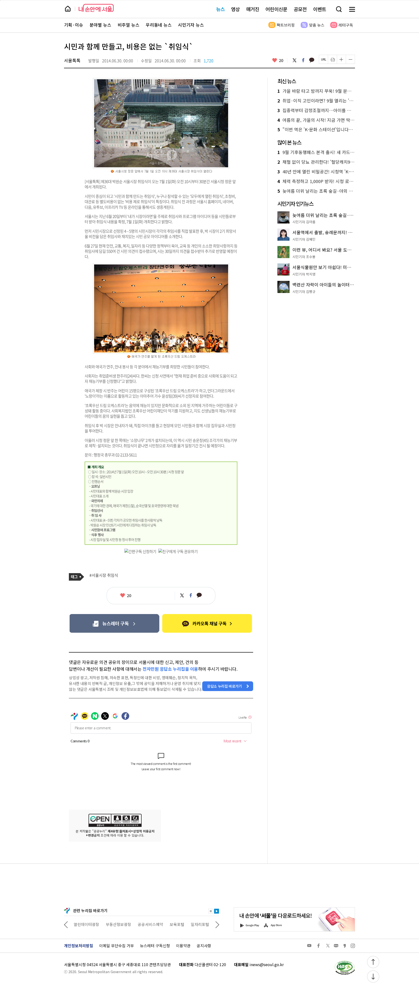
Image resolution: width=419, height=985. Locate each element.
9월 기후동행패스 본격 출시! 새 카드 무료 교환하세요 (316, 152)
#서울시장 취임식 (103, 575)
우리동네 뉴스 (159, 25)
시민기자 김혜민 (303, 239)
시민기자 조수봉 (303, 256)
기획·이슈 (73, 25)
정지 (210, 911)
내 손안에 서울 (96, 8)
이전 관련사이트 (66, 924)
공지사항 (204, 945)
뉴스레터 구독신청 (155, 945)
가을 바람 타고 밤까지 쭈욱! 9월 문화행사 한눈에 (316, 91)
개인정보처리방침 (78, 945)
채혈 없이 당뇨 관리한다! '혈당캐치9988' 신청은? (316, 162)
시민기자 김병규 (303, 291)
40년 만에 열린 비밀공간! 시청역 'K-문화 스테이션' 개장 (316, 171)
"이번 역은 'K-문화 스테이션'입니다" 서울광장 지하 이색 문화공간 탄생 (316, 129)
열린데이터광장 (86, 924)
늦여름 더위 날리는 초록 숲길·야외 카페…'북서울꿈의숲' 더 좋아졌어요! (316, 191)
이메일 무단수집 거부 (116, 945)
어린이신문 (276, 9)
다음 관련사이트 (217, 924)
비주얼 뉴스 (128, 25)
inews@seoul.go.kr (267, 964)
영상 (235, 9)
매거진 (252, 9)
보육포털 (177, 924)
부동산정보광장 (118, 924)
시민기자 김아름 (303, 221)
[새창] (114, 623)
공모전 (300, 9)
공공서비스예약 (150, 924)
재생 (216, 911)
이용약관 (183, 945)
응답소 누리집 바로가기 (224, 686)
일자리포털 (200, 924)
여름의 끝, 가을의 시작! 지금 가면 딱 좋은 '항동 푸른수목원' (316, 120)
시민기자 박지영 (303, 274)
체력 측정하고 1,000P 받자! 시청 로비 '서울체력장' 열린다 (316, 181)
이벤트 (319, 9)
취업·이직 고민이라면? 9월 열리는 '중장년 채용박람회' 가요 (316, 100)
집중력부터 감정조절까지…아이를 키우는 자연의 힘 (316, 110)
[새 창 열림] (344, 961)
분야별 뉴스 (100, 25)
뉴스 (220, 9)
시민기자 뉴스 (191, 25)
